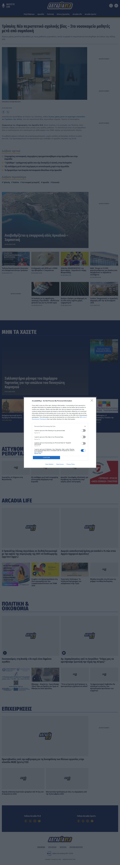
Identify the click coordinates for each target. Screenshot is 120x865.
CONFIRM (46, 457)
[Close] (92, 401)
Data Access (60, 464)
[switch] (83, 430)
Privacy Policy (71, 464)
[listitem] (60, 426)
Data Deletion (49, 464)
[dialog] (60, 432)
